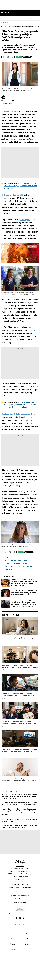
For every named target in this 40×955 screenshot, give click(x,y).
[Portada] (20, 864)
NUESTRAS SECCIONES (20, 924)
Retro (27, 939)
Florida (3, 18)
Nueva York (21, 18)
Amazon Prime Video (26, 566)
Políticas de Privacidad (20, 899)
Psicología (29, 18)
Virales (12, 944)
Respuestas (13, 929)
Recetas (27, 944)
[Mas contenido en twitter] (20, 918)
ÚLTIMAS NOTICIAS (10, 791)
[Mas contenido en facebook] (16, 918)
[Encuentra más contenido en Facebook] (3, 57)
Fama (12, 939)
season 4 (8, 569)
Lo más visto (7, 576)
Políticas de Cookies (20, 902)
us (12, 934)
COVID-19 (27, 560)
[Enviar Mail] (2, 101)
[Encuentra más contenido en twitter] (8, 57)
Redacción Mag (10, 101)
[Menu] (3, 13)
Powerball (36, 18)
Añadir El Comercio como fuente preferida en (20, 26)
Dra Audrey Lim (21, 563)
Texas (15, 18)
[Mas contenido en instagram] (23, 918)
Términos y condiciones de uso (20, 895)
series (20, 560)
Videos (27, 929)
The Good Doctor (9, 560)
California (9, 18)
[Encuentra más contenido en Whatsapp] (12, 57)
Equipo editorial (20, 866)
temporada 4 (10, 563)
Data (27, 934)
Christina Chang (11, 566)
